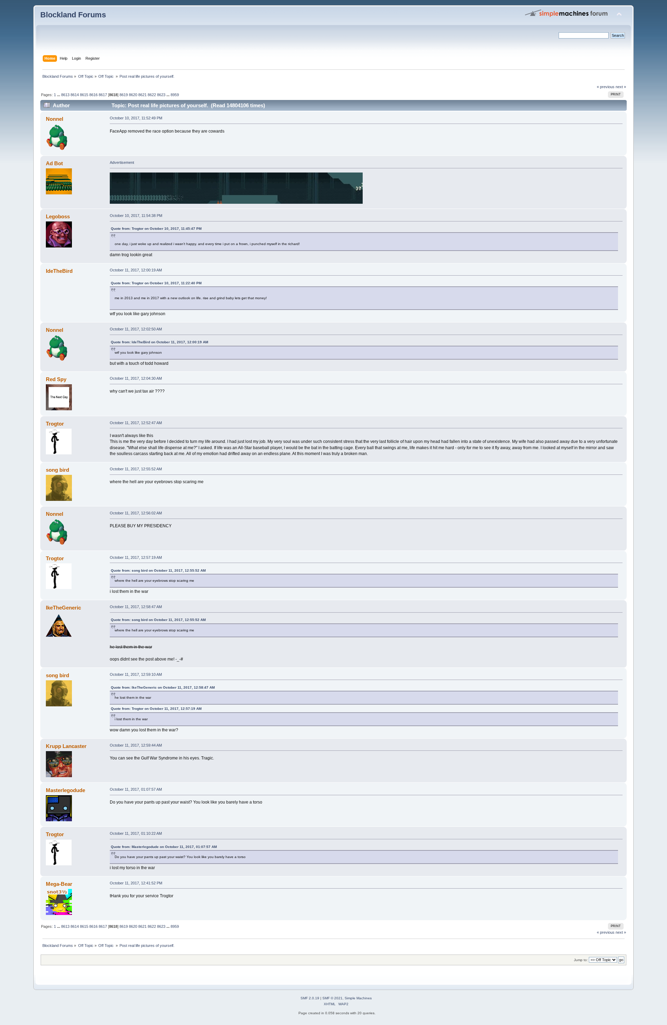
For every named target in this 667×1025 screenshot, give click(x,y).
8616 (93, 95)
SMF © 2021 (332, 998)
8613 (65, 95)
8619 (124, 95)
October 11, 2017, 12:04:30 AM (136, 378)
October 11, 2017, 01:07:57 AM (136, 789)
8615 (84, 95)
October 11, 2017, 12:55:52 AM (136, 469)
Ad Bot (54, 163)
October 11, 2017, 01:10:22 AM (136, 833)
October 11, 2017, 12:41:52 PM (136, 883)
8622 (152, 95)
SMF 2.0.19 (309, 998)
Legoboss (58, 216)
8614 (75, 95)
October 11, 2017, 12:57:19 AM (136, 557)
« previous (606, 87)
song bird (57, 470)
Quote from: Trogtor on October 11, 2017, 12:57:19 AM (156, 709)
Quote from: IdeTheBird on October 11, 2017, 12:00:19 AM (159, 342)
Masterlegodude (65, 790)
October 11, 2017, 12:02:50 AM (136, 329)
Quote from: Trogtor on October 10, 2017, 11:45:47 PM (156, 228)
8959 (175, 95)
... (59, 95)
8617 (103, 95)
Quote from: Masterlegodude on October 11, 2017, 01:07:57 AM (164, 847)
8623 (161, 95)
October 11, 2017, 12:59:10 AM (136, 674)
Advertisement (122, 162)
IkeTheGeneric (63, 608)
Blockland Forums (73, 14)
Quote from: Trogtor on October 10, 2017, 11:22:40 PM (156, 283)
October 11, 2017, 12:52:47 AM (136, 423)
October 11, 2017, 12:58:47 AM (136, 607)
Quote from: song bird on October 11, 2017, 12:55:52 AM (158, 570)
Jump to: (581, 960)
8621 (142, 95)
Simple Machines (358, 998)
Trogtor (55, 424)
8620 (133, 95)
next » (621, 87)
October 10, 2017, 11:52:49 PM (136, 118)
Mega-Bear (59, 884)
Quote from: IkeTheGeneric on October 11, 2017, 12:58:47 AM (163, 687)
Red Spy (56, 379)
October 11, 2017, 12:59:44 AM (136, 745)
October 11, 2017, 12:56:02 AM (136, 513)
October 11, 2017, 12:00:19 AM (136, 270)
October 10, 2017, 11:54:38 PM (136, 215)
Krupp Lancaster (66, 746)
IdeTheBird (59, 271)
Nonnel (54, 119)
